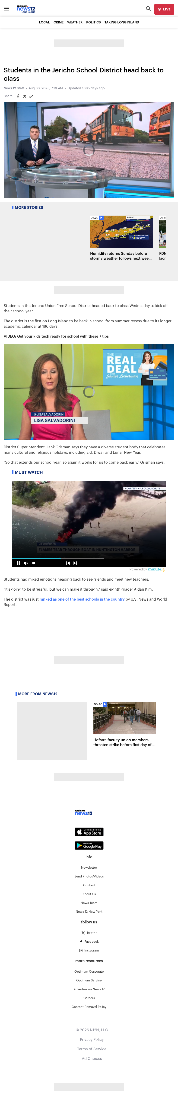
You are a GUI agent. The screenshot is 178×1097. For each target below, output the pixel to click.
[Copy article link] (31, 96)
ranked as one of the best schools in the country (82, 599)
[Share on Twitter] (24, 96)
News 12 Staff (14, 88)
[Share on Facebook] (18, 96)
